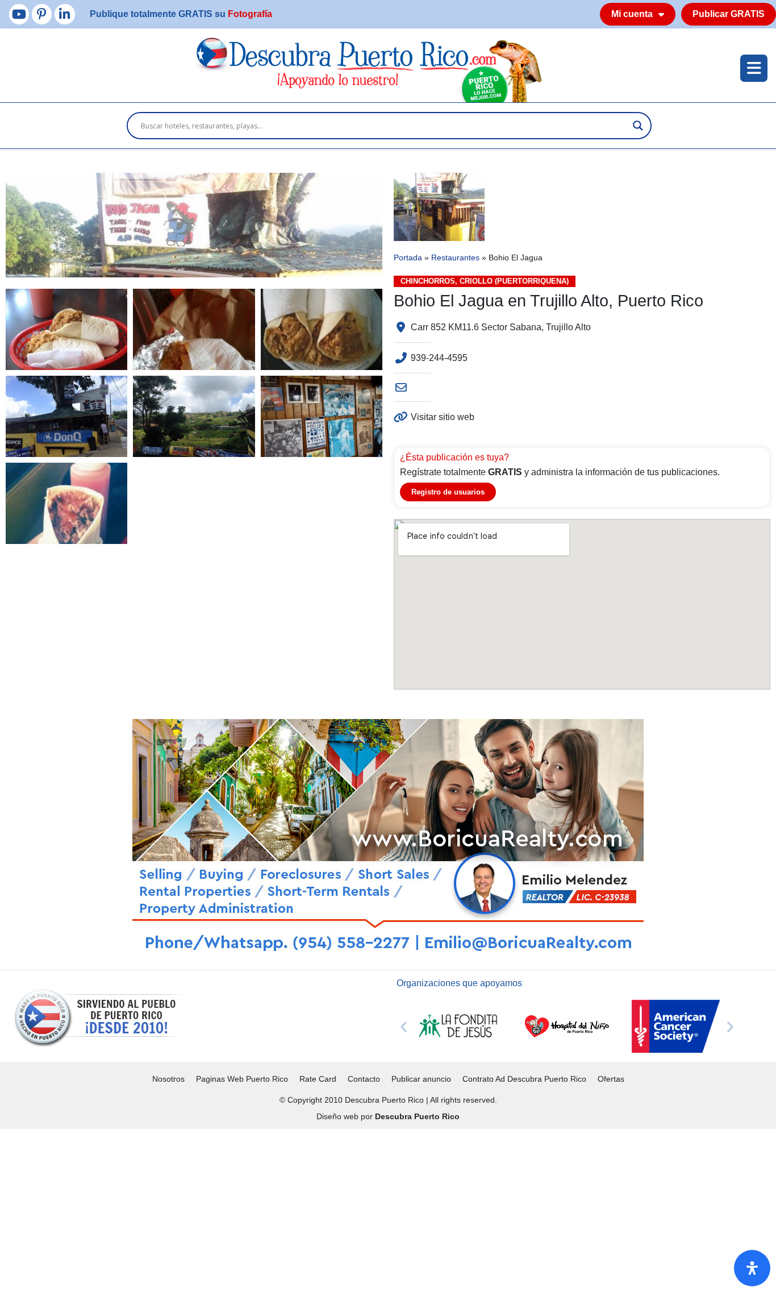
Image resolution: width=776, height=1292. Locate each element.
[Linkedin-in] (64, 14)
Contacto (364, 1078)
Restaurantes (455, 258)
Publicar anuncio (421, 1078)
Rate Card (317, 1078)
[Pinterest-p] (42, 14)
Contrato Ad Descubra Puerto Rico (524, 1078)
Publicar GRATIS (728, 14)
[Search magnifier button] (638, 126)
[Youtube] (19, 14)
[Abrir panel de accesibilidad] (752, 1268)
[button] (404, 1026)
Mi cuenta (632, 14)
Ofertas (611, 1078)
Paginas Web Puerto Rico (242, 1078)
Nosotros (168, 1078)
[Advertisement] (341, 1208)
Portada (408, 258)
